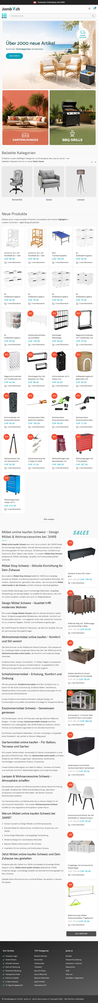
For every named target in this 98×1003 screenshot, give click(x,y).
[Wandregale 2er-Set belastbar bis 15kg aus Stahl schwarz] (37, 361)
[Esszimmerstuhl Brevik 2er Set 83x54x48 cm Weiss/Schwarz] (81, 796)
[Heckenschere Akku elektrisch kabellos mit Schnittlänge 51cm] (37, 402)
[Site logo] (11, 8)
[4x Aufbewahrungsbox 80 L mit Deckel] (85, 237)
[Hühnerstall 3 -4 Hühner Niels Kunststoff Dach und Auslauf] (81, 700)
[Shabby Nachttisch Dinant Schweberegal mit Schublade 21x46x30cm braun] (81, 654)
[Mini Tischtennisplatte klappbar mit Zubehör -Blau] (61, 237)
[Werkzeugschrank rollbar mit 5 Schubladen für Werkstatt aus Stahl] (13, 484)
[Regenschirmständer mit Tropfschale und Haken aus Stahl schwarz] (85, 320)
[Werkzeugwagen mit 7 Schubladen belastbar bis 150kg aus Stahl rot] (85, 443)
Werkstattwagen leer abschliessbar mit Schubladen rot (60, 461)
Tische (81, 199)
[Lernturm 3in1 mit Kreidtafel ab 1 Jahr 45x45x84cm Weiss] (13, 237)
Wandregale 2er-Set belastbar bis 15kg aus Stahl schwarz (36, 379)
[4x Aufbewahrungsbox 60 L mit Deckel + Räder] (61, 279)
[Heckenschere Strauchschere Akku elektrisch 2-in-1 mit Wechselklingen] (85, 402)
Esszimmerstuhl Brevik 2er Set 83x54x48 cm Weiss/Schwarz (81, 816)
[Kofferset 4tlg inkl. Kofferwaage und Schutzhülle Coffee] (81, 604)
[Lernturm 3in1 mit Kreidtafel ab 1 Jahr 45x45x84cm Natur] (37, 237)
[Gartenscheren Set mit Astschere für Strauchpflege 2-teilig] (13, 443)
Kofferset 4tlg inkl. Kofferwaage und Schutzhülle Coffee (81, 624)
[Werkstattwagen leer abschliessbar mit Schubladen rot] (61, 443)
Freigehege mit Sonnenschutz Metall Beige (80, 866)
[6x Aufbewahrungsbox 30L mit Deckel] (13, 320)
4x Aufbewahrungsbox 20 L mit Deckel (12, 297)
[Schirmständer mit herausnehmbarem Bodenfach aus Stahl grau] (13, 402)
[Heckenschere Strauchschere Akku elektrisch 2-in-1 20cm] (61, 402)
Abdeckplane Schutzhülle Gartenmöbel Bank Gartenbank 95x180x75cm (81, 768)
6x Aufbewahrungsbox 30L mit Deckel (12, 338)
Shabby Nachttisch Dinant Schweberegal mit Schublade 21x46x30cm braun (80, 676)
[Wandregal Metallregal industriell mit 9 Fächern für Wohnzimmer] (61, 320)
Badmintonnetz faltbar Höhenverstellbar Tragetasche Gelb (80, 918)
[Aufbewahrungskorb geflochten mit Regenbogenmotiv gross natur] (85, 361)
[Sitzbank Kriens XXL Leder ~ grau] (81, 554)
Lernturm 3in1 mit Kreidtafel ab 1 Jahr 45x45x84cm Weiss (12, 255)
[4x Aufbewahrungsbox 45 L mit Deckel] (85, 279)
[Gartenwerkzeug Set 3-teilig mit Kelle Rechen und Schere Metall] (37, 443)
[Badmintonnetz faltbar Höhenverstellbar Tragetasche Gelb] (81, 896)
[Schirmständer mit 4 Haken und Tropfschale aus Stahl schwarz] (61, 361)
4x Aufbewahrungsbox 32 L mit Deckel (36, 297)
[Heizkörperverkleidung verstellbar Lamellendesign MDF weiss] (37, 320)
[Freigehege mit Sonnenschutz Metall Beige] (81, 846)
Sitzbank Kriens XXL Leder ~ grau (80, 574)
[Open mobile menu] (4, 15)
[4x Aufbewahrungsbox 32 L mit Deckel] (37, 279)
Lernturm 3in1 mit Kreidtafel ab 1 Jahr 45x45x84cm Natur (36, 255)
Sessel (17, 199)
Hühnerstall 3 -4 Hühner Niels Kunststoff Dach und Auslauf (80, 716)
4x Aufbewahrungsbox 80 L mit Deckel (84, 255)
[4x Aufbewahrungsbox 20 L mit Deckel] (13, 279)
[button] (12, 262)
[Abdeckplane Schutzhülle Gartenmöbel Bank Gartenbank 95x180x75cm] (81, 746)
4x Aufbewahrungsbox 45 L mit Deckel (84, 297)
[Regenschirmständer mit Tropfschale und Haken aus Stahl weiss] (13, 361)
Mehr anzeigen (49, 519)
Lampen (49, 199)
